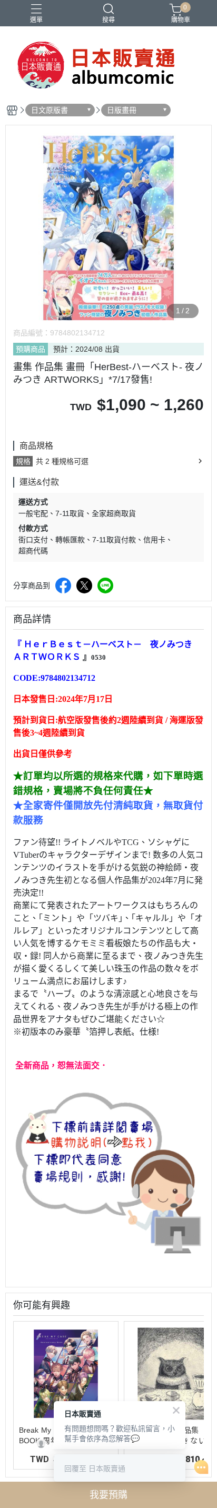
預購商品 (30, 349)
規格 (23, 461)
